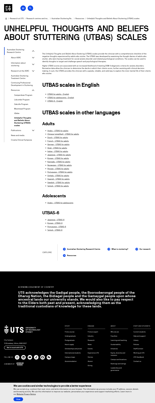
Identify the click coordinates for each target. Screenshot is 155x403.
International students (73, 353)
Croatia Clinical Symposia (21, 140)
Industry (90, 336)
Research (91, 340)
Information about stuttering (18, 64)
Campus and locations (119, 359)
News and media (17, 135)
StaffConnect (138, 349)
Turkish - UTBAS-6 (54, 230)
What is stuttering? (120, 249)
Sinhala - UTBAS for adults (58, 176)
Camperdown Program (23, 95)
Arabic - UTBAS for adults (57, 131)
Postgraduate (70, 340)
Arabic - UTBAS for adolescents (60, 203)
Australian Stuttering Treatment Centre (19, 77)
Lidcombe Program (22, 100)
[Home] (6, 18)
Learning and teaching (119, 340)
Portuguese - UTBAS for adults (59, 172)
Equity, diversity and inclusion (118, 354)
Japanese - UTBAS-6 (55, 220)
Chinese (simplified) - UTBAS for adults (63, 134)
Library (135, 340)
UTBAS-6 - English (55, 101)
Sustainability (116, 344)
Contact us (137, 361)
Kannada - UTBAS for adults (58, 162)
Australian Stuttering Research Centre (15, 51)
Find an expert (93, 332)
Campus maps (70, 357)
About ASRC (16, 58)
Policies (136, 344)
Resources (15, 90)
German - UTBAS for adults (58, 144)
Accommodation (71, 361)
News (90, 344)
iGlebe (16, 113)
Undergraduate (70, 336)
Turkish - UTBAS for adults (58, 186)
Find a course (69, 332)
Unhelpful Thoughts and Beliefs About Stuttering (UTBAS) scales (22, 122)
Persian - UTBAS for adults (58, 169)
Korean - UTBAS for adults (58, 158)
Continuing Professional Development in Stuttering (22, 84)
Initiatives (114, 349)
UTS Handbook (138, 357)
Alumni (90, 361)
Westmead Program (22, 109)
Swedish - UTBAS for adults (58, 182)
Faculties (114, 336)
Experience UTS (93, 353)
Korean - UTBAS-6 (55, 223)
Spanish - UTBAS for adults (58, 179)
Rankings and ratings (118, 364)
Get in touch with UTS (15, 347)
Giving (90, 365)
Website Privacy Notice (26, 394)
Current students (139, 332)
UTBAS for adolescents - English (60, 98)
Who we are (115, 332)
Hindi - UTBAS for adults (57, 148)
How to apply (69, 344)
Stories (90, 357)
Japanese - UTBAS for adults (59, 155)
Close (18, 399)
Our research (144, 249)
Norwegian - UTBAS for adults (59, 165)
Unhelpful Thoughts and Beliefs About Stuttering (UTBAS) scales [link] (113, 18)
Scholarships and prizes (73, 349)
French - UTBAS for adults (58, 141)
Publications (16, 130)
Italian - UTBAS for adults (57, 151)
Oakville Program (21, 104)
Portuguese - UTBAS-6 (56, 227)
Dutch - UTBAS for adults (57, 137)
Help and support (139, 336)
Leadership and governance (116, 369)
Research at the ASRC (20, 71)
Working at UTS (138, 353)
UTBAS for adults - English (58, 94)
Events (90, 349)
